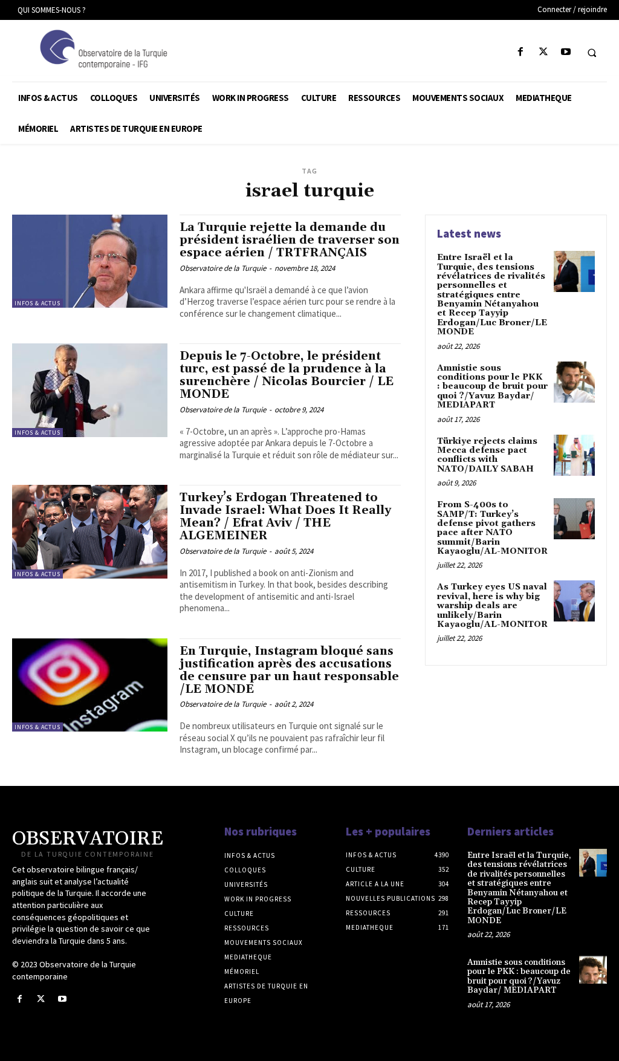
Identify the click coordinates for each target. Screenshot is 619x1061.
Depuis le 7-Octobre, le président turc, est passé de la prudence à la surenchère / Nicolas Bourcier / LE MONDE (287, 375)
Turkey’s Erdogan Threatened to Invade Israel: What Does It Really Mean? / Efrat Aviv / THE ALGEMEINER (285, 516)
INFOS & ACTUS (37, 303)
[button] (592, 52)
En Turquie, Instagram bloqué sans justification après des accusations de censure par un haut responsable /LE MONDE (289, 670)
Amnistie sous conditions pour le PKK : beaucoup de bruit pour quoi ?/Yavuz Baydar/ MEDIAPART (492, 387)
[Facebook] (521, 52)
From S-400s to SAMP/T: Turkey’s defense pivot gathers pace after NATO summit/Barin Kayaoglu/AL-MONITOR (492, 528)
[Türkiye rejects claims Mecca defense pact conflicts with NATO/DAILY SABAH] (574, 455)
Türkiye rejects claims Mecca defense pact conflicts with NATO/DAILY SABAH (487, 455)
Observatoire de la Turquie (223, 268)
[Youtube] (565, 52)
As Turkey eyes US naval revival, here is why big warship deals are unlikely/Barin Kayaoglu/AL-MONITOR (492, 606)
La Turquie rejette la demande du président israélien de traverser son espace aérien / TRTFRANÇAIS (290, 240)
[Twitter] (543, 52)
